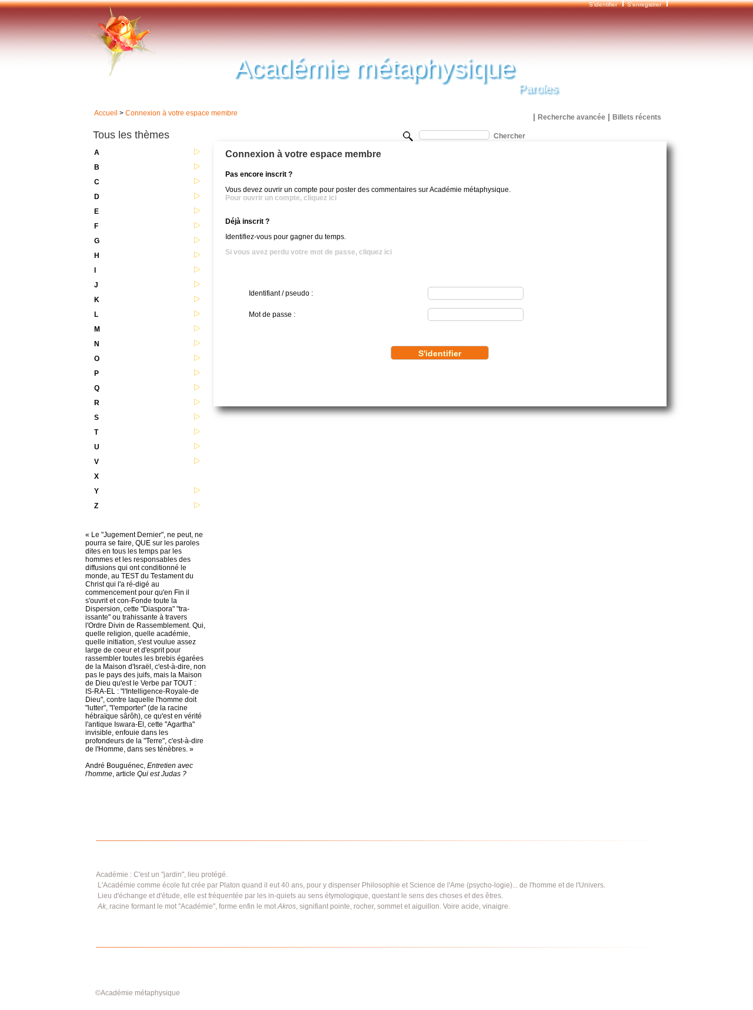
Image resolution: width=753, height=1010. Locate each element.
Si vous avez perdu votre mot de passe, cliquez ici (308, 252)
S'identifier (604, 4)
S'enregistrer (644, 4)
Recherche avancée (571, 117)
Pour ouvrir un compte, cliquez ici (280, 198)
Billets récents (636, 117)
